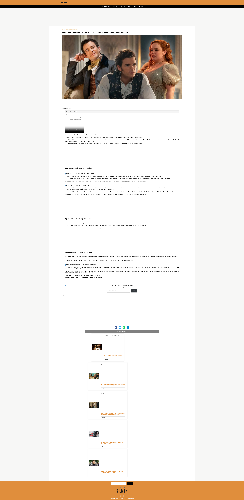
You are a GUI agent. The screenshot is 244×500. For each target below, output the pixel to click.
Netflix (129, 6)
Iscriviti (134, 290)
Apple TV (115, 6)
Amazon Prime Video (105, 6)
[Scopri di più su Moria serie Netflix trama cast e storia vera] (97, 347)
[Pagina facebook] (120, 496)
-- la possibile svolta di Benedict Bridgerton (74, 117)
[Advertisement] (122, 17)
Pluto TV (141, 6)
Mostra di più (71, 121)
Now (135, 6)
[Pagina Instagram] (123, 496)
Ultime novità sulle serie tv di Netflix (69, 29)
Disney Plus (122, 6)
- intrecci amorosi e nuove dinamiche (73, 114)
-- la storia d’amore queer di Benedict (73, 119)
